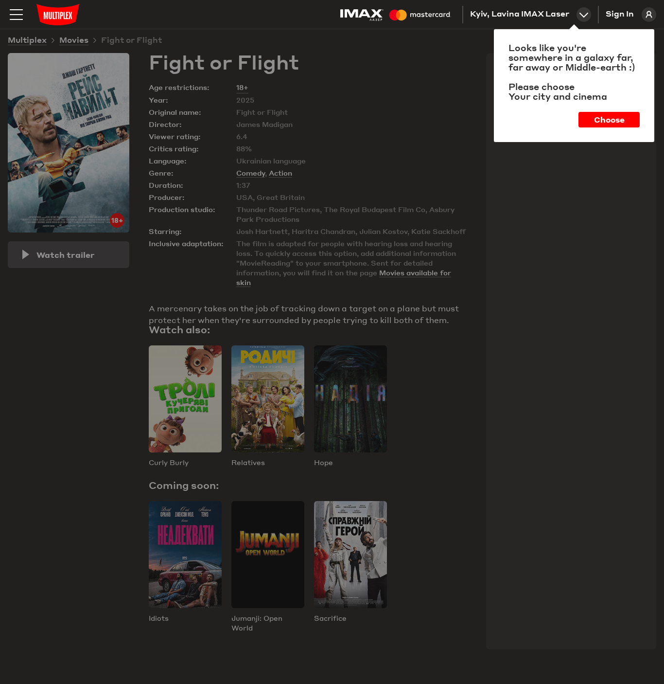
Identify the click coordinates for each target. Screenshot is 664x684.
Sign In (620, 14)
